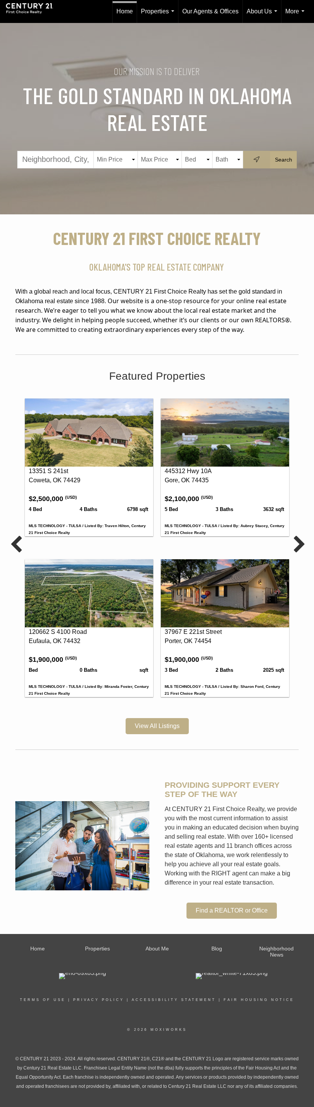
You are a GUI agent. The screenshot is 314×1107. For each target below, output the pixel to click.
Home (124, 11)
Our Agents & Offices (210, 11)
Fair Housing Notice (259, 1000)
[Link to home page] (33, 11)
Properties (159, 15)
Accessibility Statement (174, 1000)
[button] (157, 726)
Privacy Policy (98, 1000)
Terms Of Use (42, 1000)
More (296, 15)
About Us (263, 15)
